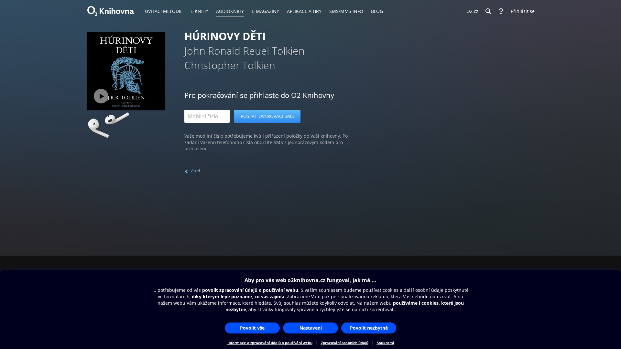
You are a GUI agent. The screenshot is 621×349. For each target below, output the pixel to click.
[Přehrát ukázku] (101, 96)
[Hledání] (488, 11)
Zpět (196, 170)
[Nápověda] (501, 11)
